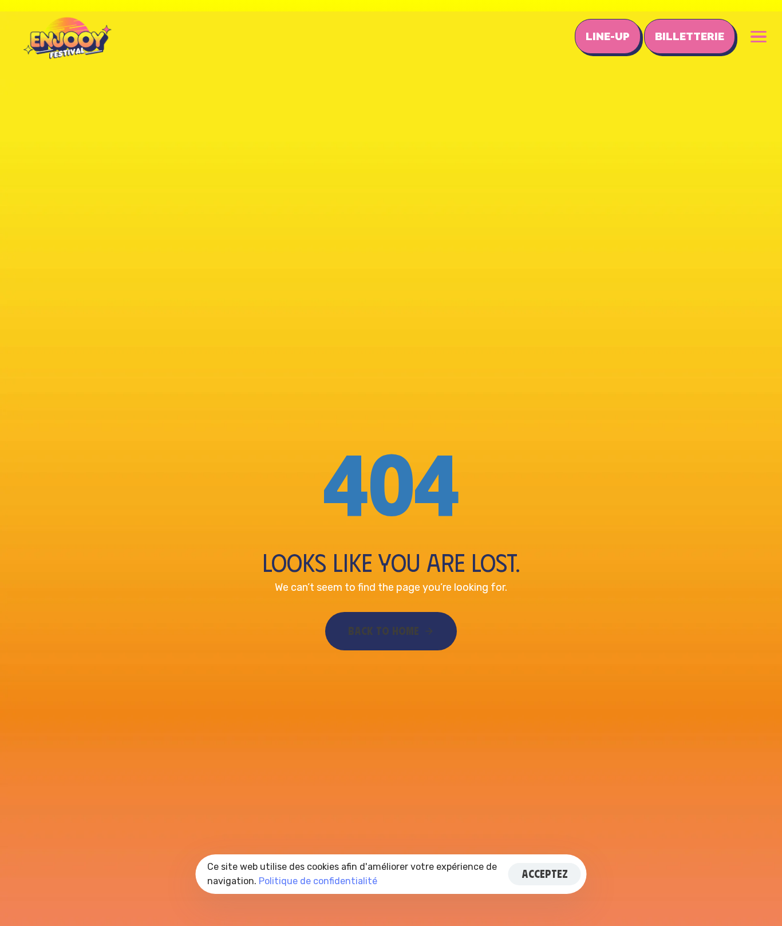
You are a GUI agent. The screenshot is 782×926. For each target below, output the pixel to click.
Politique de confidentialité (318, 881)
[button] (759, 36)
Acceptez (545, 873)
